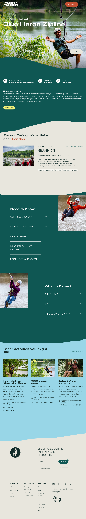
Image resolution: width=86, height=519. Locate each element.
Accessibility (42, 499)
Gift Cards (27, 492)
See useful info (9, 108)
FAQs (39, 490)
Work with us (14, 490)
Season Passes (29, 496)
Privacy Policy (65, 467)
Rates (12, 496)
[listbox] (22, 139)
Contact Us (41, 487)
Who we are (14, 487)
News (12, 493)
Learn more (9, 415)
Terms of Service (44, 468)
